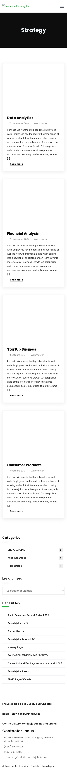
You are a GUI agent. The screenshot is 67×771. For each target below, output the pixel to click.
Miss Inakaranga (34, 557)
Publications (34, 565)
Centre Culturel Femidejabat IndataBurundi (29, 723)
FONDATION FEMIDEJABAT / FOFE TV (28, 655)
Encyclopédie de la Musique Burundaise (27, 704)
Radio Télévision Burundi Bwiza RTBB (28, 615)
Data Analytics (20, 117)
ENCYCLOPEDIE (34, 549)
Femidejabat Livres (18, 671)
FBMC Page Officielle (19, 679)
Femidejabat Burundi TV (21, 639)
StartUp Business (22, 349)
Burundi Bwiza (16, 631)
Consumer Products (24, 465)
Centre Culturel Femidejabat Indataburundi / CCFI (35, 663)
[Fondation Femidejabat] (16, 6)
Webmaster (40, 123)
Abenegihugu (15, 647)
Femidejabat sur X (18, 623)
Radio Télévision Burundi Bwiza (21, 713)
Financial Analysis (23, 233)
